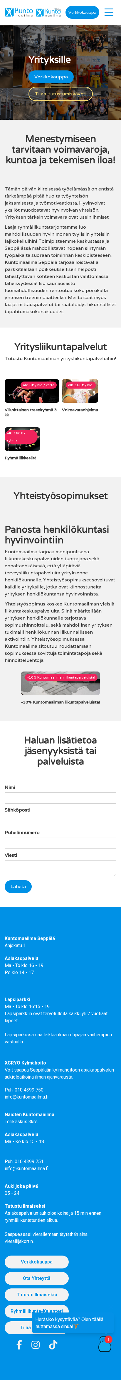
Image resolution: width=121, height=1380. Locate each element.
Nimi (10, 787)
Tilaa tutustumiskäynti (60, 94)
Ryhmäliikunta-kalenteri (37, 1311)
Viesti (11, 855)
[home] (19, 12)
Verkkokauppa (82, 12)
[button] (109, 12)
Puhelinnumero (22, 832)
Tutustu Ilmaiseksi (37, 1295)
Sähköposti (17, 810)
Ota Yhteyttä (37, 1278)
